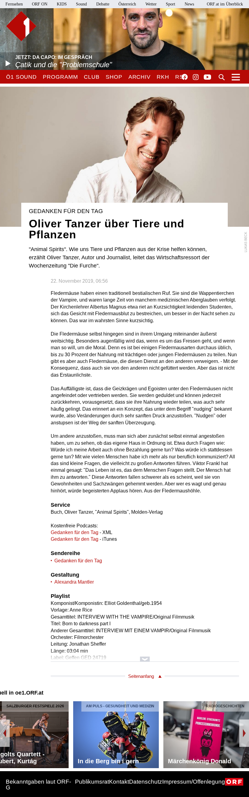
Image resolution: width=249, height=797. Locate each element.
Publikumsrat (92, 781)
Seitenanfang (141, 676)
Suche (222, 77)
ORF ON (39, 4)
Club (92, 77)
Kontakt (119, 781)
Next (244, 733)
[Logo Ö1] (21, 26)
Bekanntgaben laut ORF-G (38, 784)
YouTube (207, 77)
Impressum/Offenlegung (193, 781)
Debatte (102, 4)
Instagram (196, 77)
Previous (5, 733)
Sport (170, 4)
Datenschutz (145, 781)
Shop (114, 77)
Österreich (127, 4)
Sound (81, 4)
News (189, 4)
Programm (60, 77)
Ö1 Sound (21, 77)
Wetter (151, 4)
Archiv (139, 77)
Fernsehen (14, 4)
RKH (163, 77)
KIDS (62, 4)
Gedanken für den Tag (74, 532)
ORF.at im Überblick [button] (225, 4)
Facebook (185, 77)
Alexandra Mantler (74, 582)
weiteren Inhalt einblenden (145, 656)
